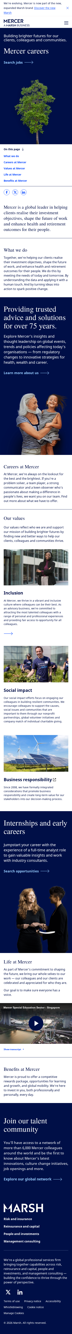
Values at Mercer (14, 168)
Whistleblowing (13, 1307)
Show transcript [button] (12, 1049)
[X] (8, 1292)
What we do (11, 156)
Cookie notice (35, 1307)
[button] (68, 8)
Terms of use (12, 1301)
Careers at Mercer (15, 162)
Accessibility (53, 1301)
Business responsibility (28, 779)
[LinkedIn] (20, 1292)
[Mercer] (17, 22)
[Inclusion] (8, 633)
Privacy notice (32, 1301)
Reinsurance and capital (22, 1226)
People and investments (21, 1234)
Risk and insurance (18, 1219)
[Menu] (66, 23)
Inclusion (13, 593)
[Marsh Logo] (23, 1209)
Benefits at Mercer (15, 180)
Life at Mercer (12, 174)
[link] (6, 192)
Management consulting (22, 1241)
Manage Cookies (14, 1313)
